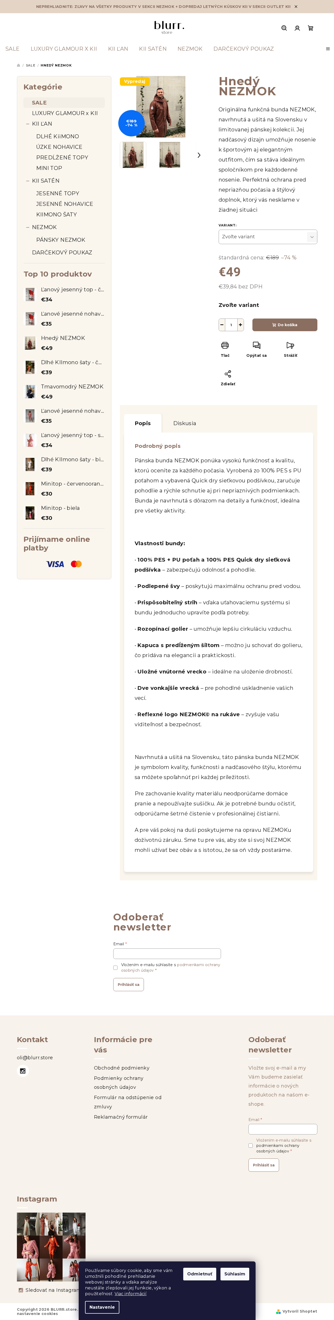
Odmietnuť (199, 1273)
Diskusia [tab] (184, 423)
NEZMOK (44, 227)
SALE (39, 102)
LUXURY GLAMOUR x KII (65, 113)
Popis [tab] (143, 423)
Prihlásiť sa (128, 984)
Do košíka (287, 324)
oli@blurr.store (35, 1058)
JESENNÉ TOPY (57, 193)
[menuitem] (12, 49)
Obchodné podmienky (121, 1068)
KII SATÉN (46, 181)
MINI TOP (49, 168)
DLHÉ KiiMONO (57, 136)
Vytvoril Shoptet (300, 1311)
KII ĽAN (42, 124)
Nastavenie (102, 1307)
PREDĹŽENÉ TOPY (62, 157)
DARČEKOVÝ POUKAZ (62, 252)
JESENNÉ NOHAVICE (64, 204)
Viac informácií (131, 1293)
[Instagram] (23, 1071)
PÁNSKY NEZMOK (61, 240)
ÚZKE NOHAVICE (59, 147)
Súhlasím (234, 1273)
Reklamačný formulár (121, 1117)
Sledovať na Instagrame (55, 1290)
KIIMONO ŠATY (56, 214)
